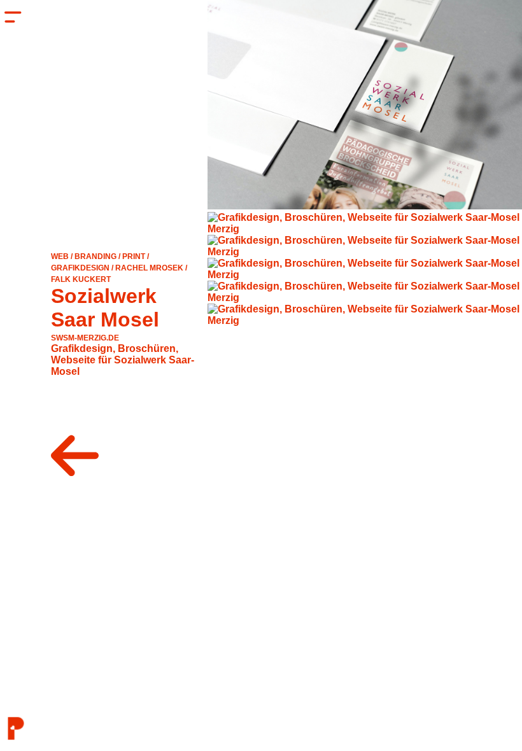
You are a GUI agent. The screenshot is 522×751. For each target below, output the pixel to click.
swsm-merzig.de (85, 337)
